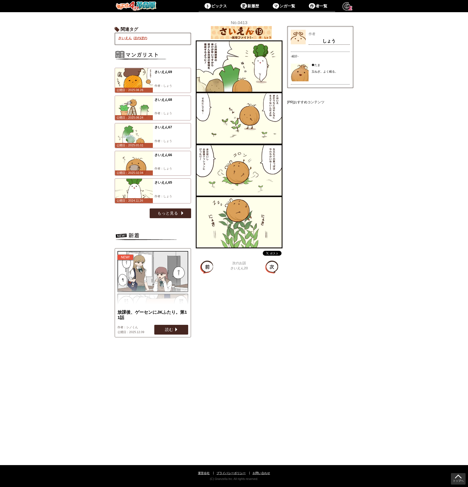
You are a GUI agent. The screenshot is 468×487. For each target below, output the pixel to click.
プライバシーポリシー (231, 473)
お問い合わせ (261, 473)
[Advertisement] (320, 276)
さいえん (125, 38)
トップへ (458, 480)
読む (169, 330)
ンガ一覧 (284, 6)
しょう (329, 40)
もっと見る (168, 213)
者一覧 (318, 6)
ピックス (216, 6)
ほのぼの (140, 38)
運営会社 (204, 473)
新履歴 (250, 6)
